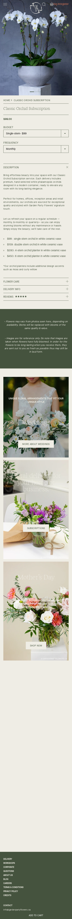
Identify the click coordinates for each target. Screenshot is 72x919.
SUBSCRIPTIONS (36, 528)
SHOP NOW (36, 645)
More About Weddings (36, 444)
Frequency (10, 142)
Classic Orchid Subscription (32, 100)
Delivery (7, 859)
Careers (7, 883)
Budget (8, 127)
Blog (5, 879)
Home (6, 100)
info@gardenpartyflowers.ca (16, 909)
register (64, 4)
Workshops (9, 863)
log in (57, 4)
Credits (7, 895)
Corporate (8, 867)
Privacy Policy (10, 891)
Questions (8, 871)
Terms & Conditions (13, 887)
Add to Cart (36, 915)
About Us (8, 875)
